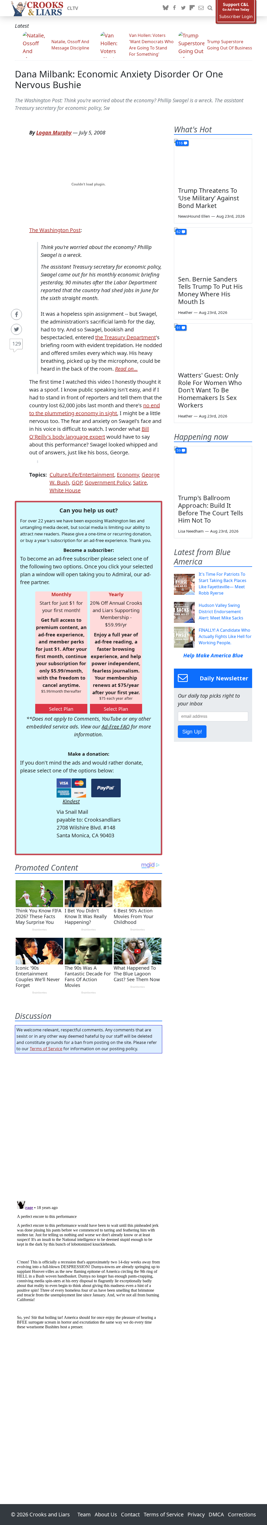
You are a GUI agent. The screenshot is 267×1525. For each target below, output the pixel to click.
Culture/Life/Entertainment (82, 474)
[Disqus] (88, 1264)
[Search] (210, 8)
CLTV (72, 8)
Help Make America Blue (213, 655)
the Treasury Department (125, 337)
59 (179, 450)
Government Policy (107, 482)
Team (84, 1514)
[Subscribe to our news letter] (201, 8)
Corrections (242, 1514)
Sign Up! (192, 732)
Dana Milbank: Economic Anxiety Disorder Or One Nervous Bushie (119, 79)
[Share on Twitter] (16, 329)
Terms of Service (46, 1049)
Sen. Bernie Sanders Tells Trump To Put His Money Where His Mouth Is (210, 290)
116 (180, 142)
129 (16, 343)
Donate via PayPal (106, 788)
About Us (106, 1514)
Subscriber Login (236, 16)
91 (179, 327)
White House (65, 490)
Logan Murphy (53, 132)
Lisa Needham (191, 531)
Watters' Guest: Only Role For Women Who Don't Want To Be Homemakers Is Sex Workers (210, 390)
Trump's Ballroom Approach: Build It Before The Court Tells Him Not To (210, 508)
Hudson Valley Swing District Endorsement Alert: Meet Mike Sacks (221, 611)
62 (179, 231)
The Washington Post (55, 230)
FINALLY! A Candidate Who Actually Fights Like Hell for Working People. (225, 636)
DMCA (216, 1514)
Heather (185, 312)
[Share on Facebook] (16, 314)
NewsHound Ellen (194, 216)
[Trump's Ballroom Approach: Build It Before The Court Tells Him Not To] (213, 468)
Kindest (71, 801)
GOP (77, 482)
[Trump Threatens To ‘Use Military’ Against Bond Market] (213, 161)
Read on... (126, 368)
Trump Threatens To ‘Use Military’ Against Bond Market (208, 198)
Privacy (196, 1514)
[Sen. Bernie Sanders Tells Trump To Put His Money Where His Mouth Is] (213, 250)
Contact (130, 1514)
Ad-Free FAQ (116, 726)
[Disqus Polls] (88, 1125)
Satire (140, 482)
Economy (128, 474)
